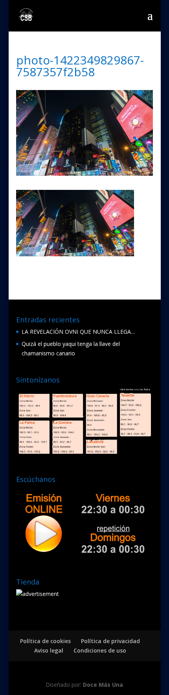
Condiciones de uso (99, 650)
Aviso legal (48, 650)
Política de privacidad (110, 641)
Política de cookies (45, 641)
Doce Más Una (103, 684)
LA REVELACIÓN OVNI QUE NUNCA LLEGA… (78, 331)
